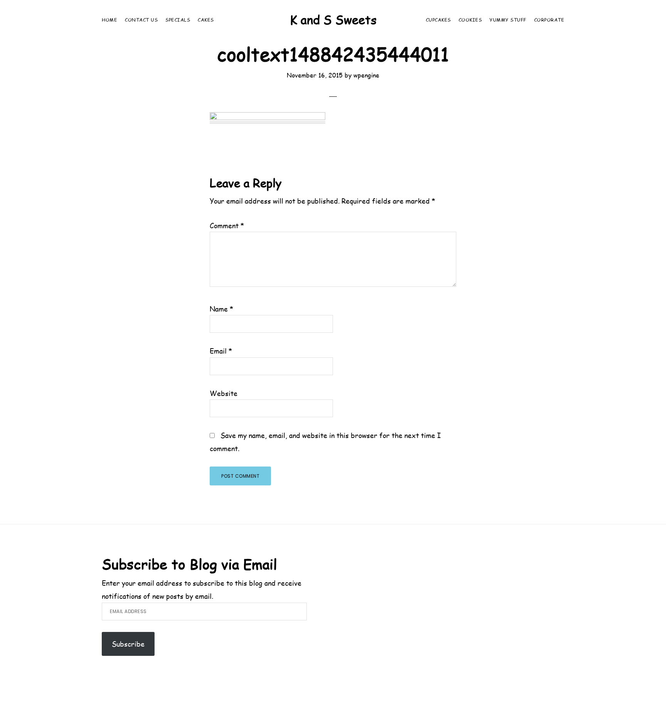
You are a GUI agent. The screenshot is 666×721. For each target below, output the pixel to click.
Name (222, 308)
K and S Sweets (333, 19)
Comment (227, 225)
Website (223, 393)
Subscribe (128, 644)
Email (221, 350)
